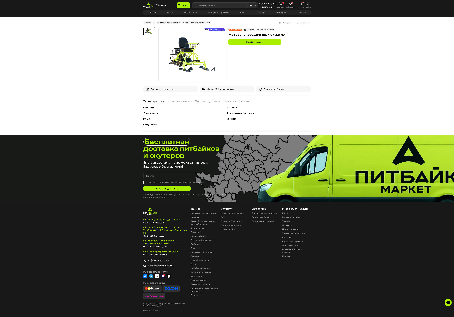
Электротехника (199, 280)
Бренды (194, 295)
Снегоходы (196, 232)
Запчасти (303, 12)
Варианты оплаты (291, 217)
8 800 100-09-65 (267, 4)
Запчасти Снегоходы (231, 221)
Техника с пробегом (200, 284)
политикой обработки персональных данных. (182, 182)
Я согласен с (176, 182)
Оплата (200, 101)
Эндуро (169, 12)
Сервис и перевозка (231, 225)
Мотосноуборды (199, 236)
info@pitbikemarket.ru (160, 265)
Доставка (214, 101)
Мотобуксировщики (200, 268)
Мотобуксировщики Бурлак (168, 22)
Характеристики (154, 101)
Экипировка (282, 12)
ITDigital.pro (156, 310)
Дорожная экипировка (263, 221)
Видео (285, 213)
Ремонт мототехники (292, 241)
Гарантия (229, 101)
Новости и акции (290, 229)
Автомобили (197, 276)
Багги (193, 264)
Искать (252, 5)
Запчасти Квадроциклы (233, 213)
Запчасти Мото (228, 229)
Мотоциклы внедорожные (203, 213)
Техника (195, 208)
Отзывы (244, 101)
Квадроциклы (190, 12)
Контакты (287, 256)
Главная (147, 22)
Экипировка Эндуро (261, 217)
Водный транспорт (200, 260)
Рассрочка (287, 237)
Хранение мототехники (293, 233)
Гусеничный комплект (201, 240)
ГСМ (223, 217)
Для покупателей (290, 245)
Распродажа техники (201, 272)
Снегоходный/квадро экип (265, 213)
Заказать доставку (167, 188)
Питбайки (151, 12)
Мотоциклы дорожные (218, 12)
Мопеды (243, 12)
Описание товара (180, 101)
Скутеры (262, 12)
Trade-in (286, 221)
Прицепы (195, 248)
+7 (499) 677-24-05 (158, 260)
